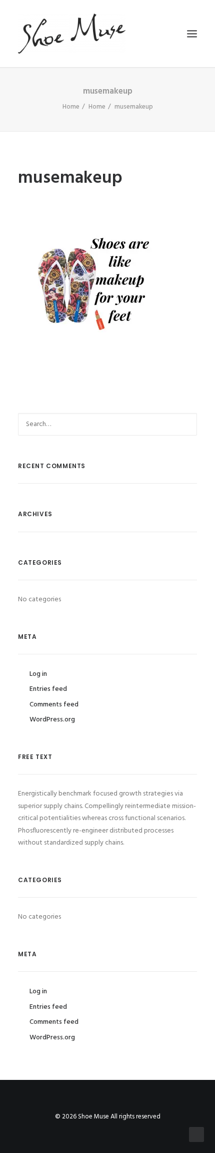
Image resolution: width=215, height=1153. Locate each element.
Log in (38, 674)
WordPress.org (52, 719)
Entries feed (48, 689)
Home (71, 107)
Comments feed (54, 704)
